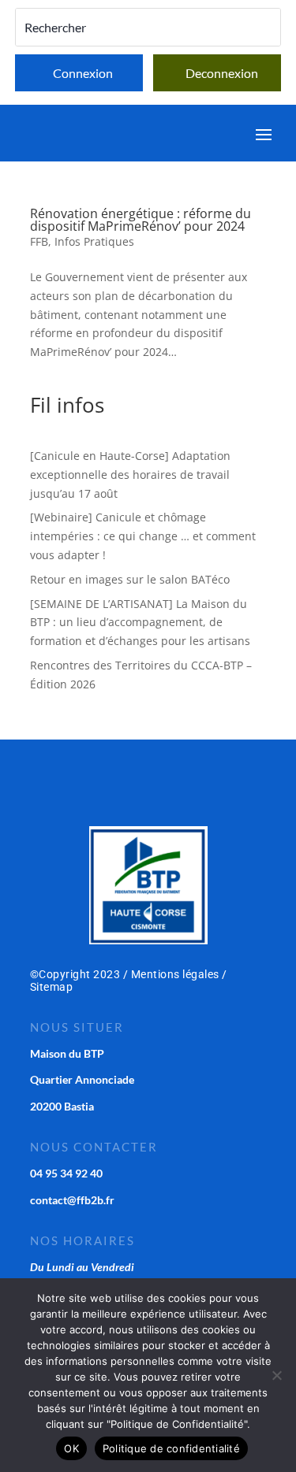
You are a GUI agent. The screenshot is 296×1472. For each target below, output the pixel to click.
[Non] (276, 1375)
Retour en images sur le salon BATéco (130, 579)
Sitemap (51, 987)
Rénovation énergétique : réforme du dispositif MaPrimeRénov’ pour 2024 (140, 220)
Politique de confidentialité (171, 1448)
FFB (39, 241)
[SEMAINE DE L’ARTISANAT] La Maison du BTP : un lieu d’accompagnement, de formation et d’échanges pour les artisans (140, 622)
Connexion (83, 72)
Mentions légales (175, 974)
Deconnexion (221, 72)
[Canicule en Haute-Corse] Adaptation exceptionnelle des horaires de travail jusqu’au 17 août (130, 474)
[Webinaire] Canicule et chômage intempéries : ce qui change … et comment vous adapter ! (143, 536)
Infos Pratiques (94, 241)
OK (71, 1448)
